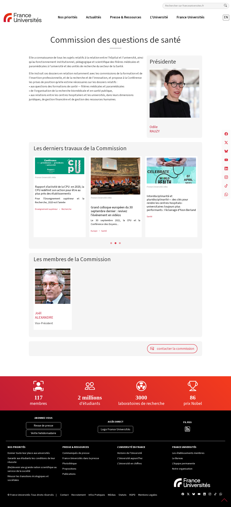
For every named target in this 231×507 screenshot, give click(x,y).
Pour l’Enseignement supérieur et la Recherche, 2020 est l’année (59, 200)
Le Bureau (177, 458)
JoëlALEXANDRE (44, 315)
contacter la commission (175, 348)
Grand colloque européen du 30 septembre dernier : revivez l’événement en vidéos (112, 211)
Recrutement (78, 495)
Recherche (66, 209)
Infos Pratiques (97, 495)
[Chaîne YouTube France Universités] (199, 494)
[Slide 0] (111, 243)
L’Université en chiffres (129, 463)
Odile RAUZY (155, 129)
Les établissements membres (188, 453)
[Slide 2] (120, 243)
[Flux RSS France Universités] (187, 430)
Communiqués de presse (76, 453)
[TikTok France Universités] (215, 494)
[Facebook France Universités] (183, 494)
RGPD (132, 495)
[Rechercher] (225, 5)
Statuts (123, 495)
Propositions (69, 469)
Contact (64, 495)
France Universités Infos (45, 177)
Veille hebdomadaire (43, 433)
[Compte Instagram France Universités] (210, 494)
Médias (112, 495)
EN (226, 17)
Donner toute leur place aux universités (29, 453)
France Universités (20, 495)
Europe (94, 231)
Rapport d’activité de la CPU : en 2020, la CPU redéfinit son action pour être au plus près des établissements (59, 190)
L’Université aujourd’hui (129, 458)
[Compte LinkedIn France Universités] (204, 494)
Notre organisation (182, 469)
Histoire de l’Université (129, 453)
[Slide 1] (115, 243)
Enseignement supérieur (46, 209)
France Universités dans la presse (80, 458)
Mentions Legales (147, 495)
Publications (69, 474)
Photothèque (69, 463)
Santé (104, 231)
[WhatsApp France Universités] (220, 494)
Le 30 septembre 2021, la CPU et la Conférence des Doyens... (115, 222)
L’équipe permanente (183, 463)
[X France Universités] (188, 494)
